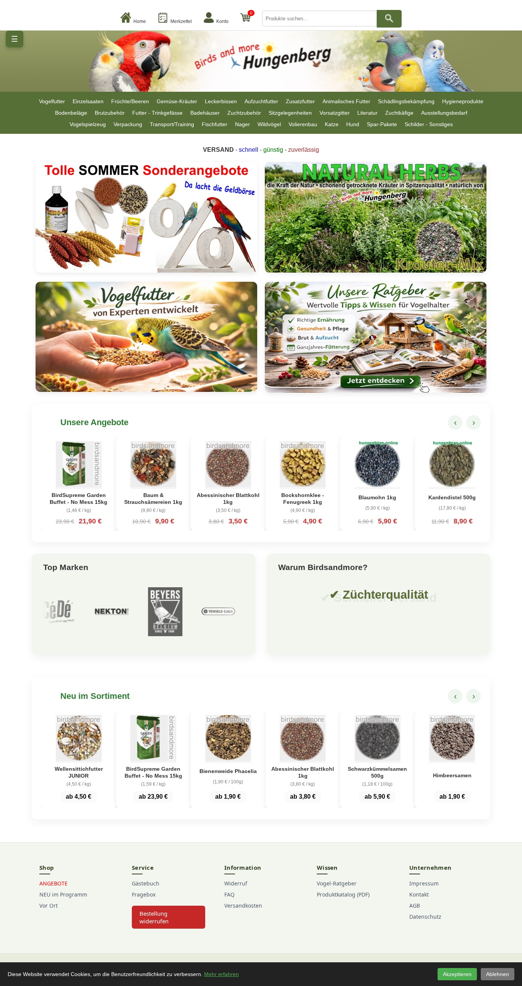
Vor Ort (48, 905)
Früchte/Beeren (130, 101)
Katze (332, 124)
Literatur (367, 113)
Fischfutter (214, 124)
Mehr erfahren (221, 974)
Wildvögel (269, 124)
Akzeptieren (457, 974)
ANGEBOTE (53, 883)
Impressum (424, 883)
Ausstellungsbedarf (444, 113)
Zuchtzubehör (244, 113)
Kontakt (419, 894)
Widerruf (235, 883)
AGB (414, 905)
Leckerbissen (221, 101)
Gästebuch (145, 883)
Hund (352, 124)
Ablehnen (497, 974)
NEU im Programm (63, 894)
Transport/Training (172, 124)
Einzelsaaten (88, 101)
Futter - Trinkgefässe (157, 113)
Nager (242, 124)
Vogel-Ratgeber (337, 883)
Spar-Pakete (382, 124)
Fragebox (144, 894)
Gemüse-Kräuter (177, 101)
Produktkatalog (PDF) (343, 894)
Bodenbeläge (71, 113)
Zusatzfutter (300, 101)
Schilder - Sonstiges (429, 124)
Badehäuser (205, 113)
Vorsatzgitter (334, 113)
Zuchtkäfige (399, 113)
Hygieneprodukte (462, 101)
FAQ (229, 894)
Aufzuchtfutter (261, 101)
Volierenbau (303, 124)
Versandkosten (243, 905)
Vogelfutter (52, 101)
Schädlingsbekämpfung (406, 101)
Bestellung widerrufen (154, 917)
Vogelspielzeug (88, 124)
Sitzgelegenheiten (290, 113)
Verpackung (127, 124)
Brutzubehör (110, 113)
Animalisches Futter (346, 101)
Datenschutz (425, 916)
